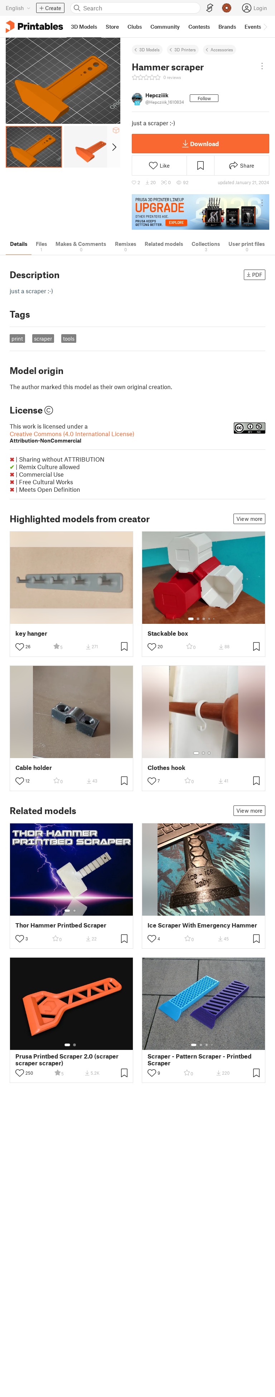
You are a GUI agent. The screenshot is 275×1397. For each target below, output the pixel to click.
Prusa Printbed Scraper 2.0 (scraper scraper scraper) (67, 1059)
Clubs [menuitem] (134, 26)
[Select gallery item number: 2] (198, 618)
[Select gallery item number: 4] (209, 618)
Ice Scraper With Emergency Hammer (202, 925)
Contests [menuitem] (199, 26)
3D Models (149, 49)
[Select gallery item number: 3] (203, 618)
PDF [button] (257, 274)
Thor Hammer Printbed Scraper (60, 925)
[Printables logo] (34, 26)
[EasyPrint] (209, 8)
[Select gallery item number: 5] (214, 618)
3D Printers (185, 49)
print (17, 338)
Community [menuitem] (165, 26)
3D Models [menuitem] (84, 26)
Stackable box (168, 633)
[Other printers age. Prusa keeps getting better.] (200, 212)
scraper (43, 338)
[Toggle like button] (19, 647)
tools (68, 338)
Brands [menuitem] (227, 26)
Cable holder (33, 767)
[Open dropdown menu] (262, 66)
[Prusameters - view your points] (226, 8)
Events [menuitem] (253, 26)
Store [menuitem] (112, 26)
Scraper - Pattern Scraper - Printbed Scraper (199, 1059)
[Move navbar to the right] (265, 26)
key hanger (31, 633)
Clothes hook (166, 767)
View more (249, 518)
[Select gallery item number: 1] (191, 618)
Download (204, 143)
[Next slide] (113, 147)
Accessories (222, 49)
